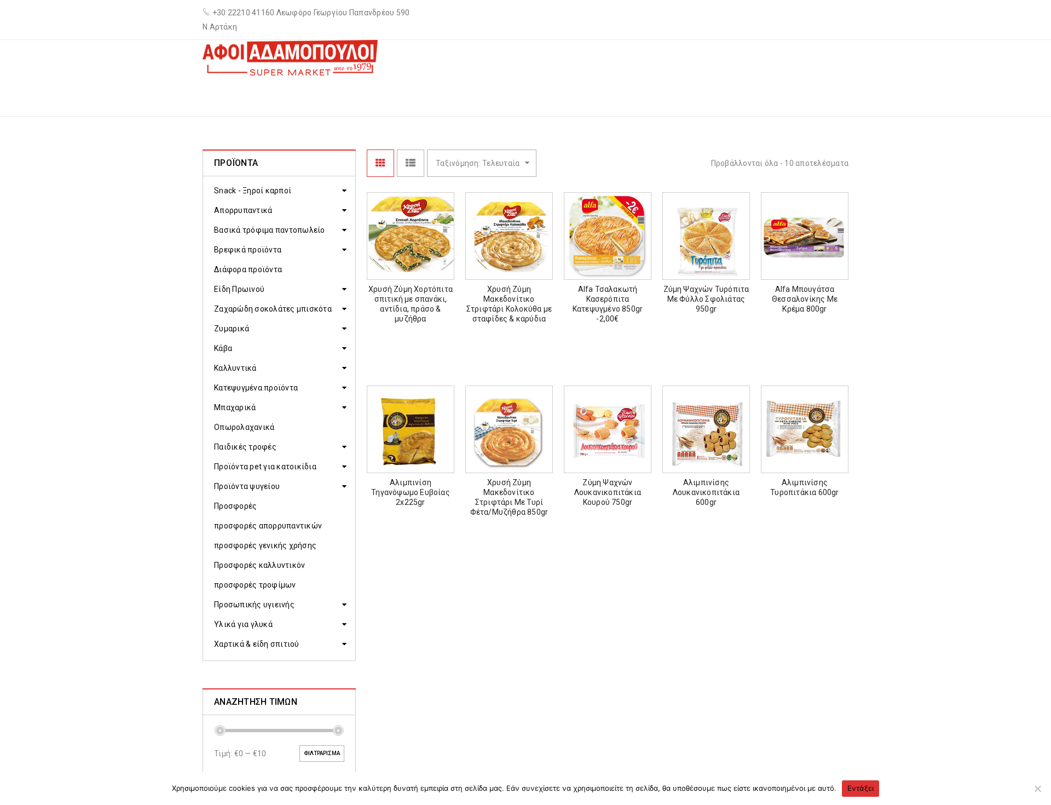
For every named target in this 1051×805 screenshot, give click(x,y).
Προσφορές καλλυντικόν (259, 565)
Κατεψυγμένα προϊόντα (683, 95)
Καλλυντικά (235, 368)
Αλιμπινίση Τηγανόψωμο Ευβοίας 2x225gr (410, 492)
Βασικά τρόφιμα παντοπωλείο (269, 230)
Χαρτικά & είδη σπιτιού (256, 644)
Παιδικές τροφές (245, 446)
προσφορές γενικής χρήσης (265, 545)
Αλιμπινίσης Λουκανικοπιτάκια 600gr (706, 492)
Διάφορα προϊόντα (248, 269)
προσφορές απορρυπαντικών (268, 525)
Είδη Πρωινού (239, 289)
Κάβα (223, 348)
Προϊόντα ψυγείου (247, 486)
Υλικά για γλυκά (243, 624)
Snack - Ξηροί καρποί (252, 190)
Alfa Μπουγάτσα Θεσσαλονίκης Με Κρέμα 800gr (805, 299)
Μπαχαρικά (235, 407)
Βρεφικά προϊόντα (247, 249)
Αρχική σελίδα (583, 95)
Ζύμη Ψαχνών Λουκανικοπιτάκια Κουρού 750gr (607, 492)
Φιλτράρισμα (322, 753)
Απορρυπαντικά (243, 210)
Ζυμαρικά (231, 328)
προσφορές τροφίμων (255, 584)
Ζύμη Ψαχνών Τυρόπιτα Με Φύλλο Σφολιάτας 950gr (706, 299)
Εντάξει (860, 788)
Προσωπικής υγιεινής (254, 604)
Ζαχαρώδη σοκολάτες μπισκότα (273, 308)
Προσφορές (235, 506)
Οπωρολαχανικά (244, 427)
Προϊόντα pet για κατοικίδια (265, 466)
